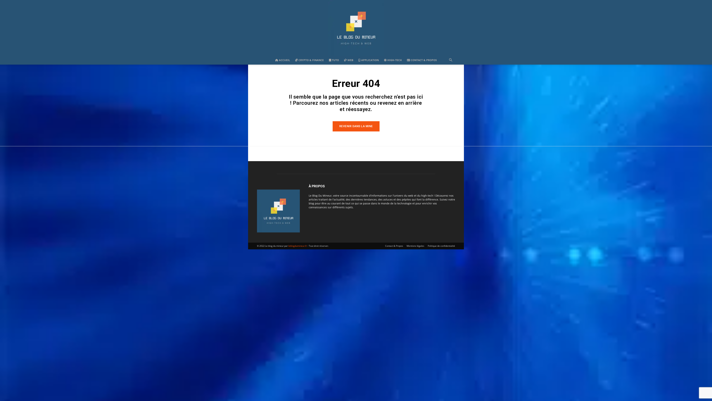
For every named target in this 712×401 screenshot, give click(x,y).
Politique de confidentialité (441, 245)
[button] (450, 60)
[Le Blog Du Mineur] (356, 28)
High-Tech (394, 60)
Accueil (284, 60)
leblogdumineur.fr (297, 245)
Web (350, 60)
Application (369, 60)
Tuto (335, 60)
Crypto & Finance (311, 60)
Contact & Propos (423, 60)
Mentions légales (415, 245)
